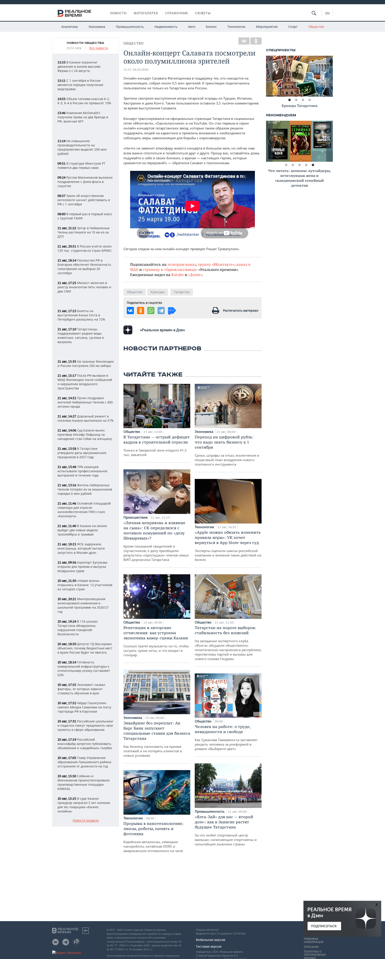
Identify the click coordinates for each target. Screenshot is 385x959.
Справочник (176, 13)
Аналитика (69, 27)
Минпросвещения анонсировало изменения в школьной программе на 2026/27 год (83, 605)
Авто (191, 27)
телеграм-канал (181, 264)
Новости (118, 13)
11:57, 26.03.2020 (135, 70)
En (327, 13)
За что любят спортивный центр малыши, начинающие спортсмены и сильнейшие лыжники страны (226, 830)
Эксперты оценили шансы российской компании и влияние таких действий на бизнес (228, 546)
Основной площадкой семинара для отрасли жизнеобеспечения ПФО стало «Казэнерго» (84, 509)
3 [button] (303, 100)
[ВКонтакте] (244, 41)
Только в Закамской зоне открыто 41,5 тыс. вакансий (156, 445)
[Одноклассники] (256, 41)
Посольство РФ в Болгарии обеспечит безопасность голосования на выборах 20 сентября (84, 266)
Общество (316, 27)
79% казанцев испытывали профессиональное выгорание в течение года (82, 471)
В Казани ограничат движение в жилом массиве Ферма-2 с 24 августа (78, 66)
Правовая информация (313, 940)
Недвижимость (165, 27)
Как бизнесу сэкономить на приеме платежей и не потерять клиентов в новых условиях (156, 739)
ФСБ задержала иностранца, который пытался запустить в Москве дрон (81, 548)
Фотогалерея (146, 13)
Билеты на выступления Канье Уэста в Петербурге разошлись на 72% (81, 315)
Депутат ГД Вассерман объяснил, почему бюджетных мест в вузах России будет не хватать (85, 648)
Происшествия (135, 517)
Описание (311, 947)
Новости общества (85, 43)
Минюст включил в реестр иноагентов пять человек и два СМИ (84, 287)
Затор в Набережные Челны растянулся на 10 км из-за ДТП (83, 232)
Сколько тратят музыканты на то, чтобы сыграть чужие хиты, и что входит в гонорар (156, 641)
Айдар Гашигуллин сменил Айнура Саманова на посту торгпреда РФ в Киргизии (84, 707)
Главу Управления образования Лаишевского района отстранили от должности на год (84, 762)
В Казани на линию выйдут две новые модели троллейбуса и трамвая (82, 530)
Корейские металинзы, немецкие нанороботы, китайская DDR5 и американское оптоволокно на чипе (153, 837)
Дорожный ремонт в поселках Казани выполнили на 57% (85, 418)
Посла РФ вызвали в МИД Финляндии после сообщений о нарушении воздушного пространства (84, 381)
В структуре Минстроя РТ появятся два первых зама (81, 165)
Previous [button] (269, 76)
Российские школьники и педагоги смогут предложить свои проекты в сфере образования (85, 725)
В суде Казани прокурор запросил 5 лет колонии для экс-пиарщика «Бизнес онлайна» (83, 804)
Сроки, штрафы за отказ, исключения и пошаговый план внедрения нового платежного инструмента (227, 450)
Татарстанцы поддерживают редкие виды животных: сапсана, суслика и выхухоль (80, 335)
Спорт (293, 27)
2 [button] (296, 100)
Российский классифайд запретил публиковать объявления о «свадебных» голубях (84, 743)
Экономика (96, 27)
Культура (158, 292)
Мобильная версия (210, 940)
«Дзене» (195, 274)
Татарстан (182, 292)
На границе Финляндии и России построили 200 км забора (85, 363)
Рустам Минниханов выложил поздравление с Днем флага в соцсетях (85, 181)
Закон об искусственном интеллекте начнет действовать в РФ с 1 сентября (83, 200)
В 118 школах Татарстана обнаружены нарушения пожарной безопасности (77, 627)
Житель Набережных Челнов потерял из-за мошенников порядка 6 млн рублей (84, 489)
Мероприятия (267, 27)
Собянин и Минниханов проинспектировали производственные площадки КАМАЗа (83, 782)
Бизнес (211, 27)
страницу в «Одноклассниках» (170, 269)
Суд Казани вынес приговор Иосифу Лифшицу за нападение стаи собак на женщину (84, 434)
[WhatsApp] (150, 310)
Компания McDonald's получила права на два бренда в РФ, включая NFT (82, 117)
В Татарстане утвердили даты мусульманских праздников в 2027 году (81, 452)
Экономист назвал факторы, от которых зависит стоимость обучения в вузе (81, 689)
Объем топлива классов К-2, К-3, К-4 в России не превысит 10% (84, 101)
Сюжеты (203, 13)
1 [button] (289, 100)
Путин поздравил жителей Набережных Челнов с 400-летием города (85, 402)
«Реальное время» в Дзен (162, 329)
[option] (299, 76)
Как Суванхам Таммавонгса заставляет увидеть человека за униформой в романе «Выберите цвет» (226, 737)
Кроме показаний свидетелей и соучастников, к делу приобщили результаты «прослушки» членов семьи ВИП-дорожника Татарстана (156, 541)
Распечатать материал (240, 310)
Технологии (236, 27)
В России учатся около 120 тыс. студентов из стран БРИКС (84, 248)
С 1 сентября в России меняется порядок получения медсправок (80, 84)
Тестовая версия (208, 946)
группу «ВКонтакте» (216, 264)
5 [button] (313, 165)
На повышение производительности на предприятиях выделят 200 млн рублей (82, 147)
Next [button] (329, 76)
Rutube (177, 274)
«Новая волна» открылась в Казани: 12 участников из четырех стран (84, 585)
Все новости (98, 48)
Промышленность (130, 27)
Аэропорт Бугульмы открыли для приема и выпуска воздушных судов (82, 566)
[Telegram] (161, 310)
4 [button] (309, 100)
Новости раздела (86, 820)
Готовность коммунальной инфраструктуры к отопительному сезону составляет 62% (83, 668)
